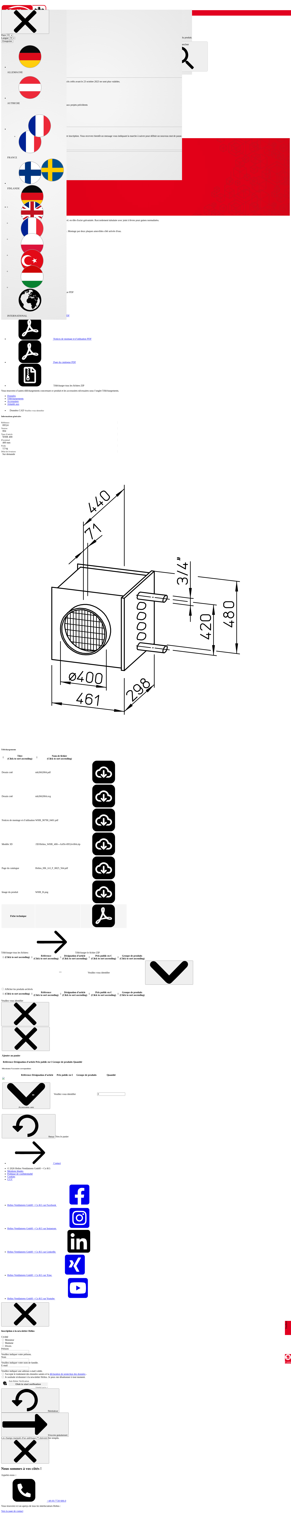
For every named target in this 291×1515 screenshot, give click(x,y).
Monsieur (9, 1340)
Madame (8, 1343)
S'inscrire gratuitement (57, 1435)
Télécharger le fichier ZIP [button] (87, 952)
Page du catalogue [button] (64, 362)
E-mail (4, 1365)
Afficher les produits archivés (18, 989)
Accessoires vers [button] (26, 1107)
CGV (10, 1179)
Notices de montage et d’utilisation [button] (72, 339)
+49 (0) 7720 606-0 (56, 1501)
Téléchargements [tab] (15, 398)
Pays (3, 35)
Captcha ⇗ (42, 1387)
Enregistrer (7, 41)
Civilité (4, 1337)
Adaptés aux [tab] (13, 404)
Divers (7, 1346)
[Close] (25, 22)
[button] (39, 126)
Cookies (11, 1176)
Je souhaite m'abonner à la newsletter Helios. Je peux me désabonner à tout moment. (45, 1377)
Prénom (5, 1348)
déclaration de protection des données (67, 1374)
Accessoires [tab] (13, 401)
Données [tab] (11, 396)
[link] (3, 1078)
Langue (4, 38)
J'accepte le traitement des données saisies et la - (46, 1374)
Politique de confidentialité (20, 1174)
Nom (3, 1357)
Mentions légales (15, 1171)
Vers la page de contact (12, 1511)
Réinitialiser (53, 1411)
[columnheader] (18, 757)
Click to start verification (28, 1384)
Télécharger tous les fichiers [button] (68, 385)
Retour (51, 1137)
